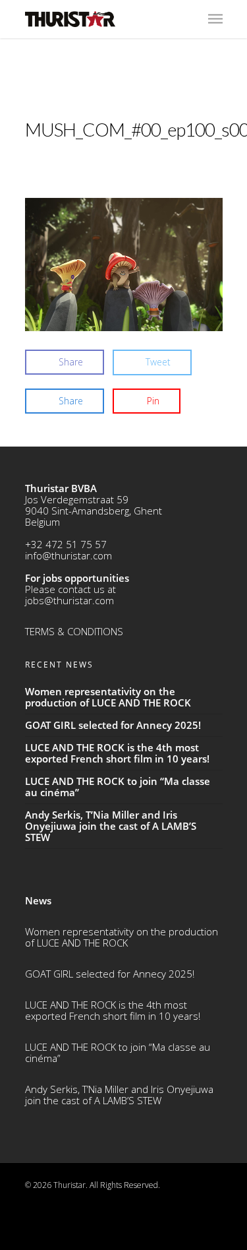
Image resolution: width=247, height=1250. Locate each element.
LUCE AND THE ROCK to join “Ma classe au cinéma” (117, 1052)
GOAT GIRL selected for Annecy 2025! (109, 973)
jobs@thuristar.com (69, 600)
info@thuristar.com (68, 555)
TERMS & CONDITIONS (74, 631)
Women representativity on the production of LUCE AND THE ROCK (121, 937)
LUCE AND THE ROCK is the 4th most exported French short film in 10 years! (112, 1010)
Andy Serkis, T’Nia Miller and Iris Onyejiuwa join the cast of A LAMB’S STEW (119, 1094)
